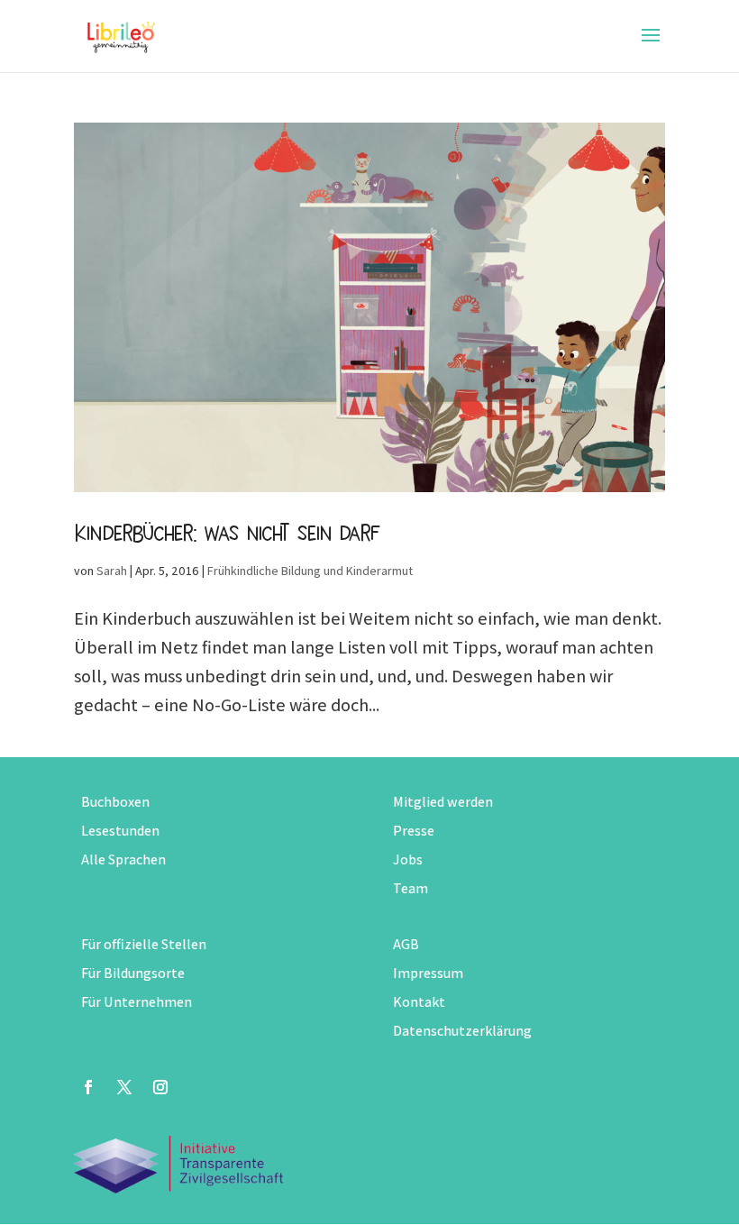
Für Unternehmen (136, 1001)
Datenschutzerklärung (462, 1030)
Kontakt (419, 1001)
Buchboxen (115, 801)
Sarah (111, 570)
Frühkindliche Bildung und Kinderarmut (310, 570)
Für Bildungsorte (133, 973)
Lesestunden (120, 830)
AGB (406, 944)
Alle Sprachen (123, 859)
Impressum (428, 973)
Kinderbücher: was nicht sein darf (227, 533)
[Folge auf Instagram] (160, 1087)
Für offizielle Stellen (143, 944)
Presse (413, 830)
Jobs (408, 859)
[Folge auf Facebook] (88, 1087)
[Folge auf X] (124, 1087)
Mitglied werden (443, 801)
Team (410, 888)
